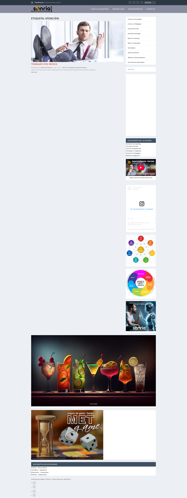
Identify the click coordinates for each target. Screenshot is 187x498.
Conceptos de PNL (132, 146)
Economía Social (133, 29)
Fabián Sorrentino (46, 67)
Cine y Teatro (42, 468)
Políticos (34, 475)
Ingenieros (43, 470)
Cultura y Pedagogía (134, 24)
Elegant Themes (45, 479)
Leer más (34, 72)
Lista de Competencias (133, 148)
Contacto (150, 9)
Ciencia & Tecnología (135, 19)
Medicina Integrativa (133, 155)
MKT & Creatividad (69, 67)
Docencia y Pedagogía (133, 153)
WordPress (67, 479)
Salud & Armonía (80, 67)
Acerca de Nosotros (100, 9)
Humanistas (45, 472)
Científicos (34, 470)
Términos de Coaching (133, 144)
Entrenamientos (135, 9)
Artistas (33, 468)
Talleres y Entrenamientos (136, 57)
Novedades (131, 48)
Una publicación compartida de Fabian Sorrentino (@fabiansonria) (147, 229)
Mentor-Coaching (133, 38)
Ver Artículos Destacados (136, 62)
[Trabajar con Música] (77, 61)
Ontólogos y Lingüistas (133, 151)
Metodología (118, 9)
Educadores (35, 472)
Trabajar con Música (44, 64)
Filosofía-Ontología (134, 33)
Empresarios (42, 475)
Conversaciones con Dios (52, 2)
